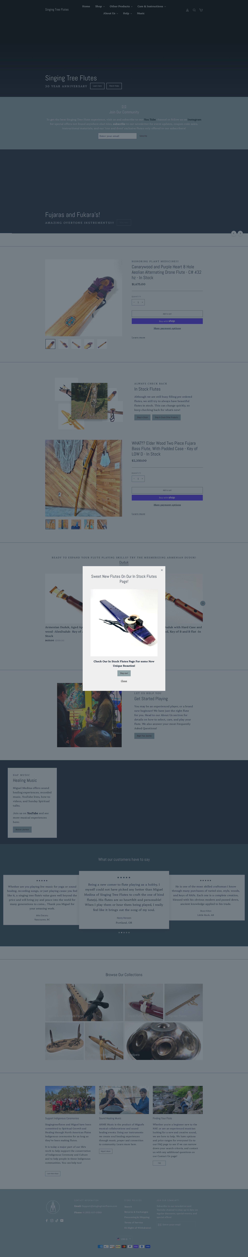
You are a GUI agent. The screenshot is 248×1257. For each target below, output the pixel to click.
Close (124, 680)
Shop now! (124, 673)
